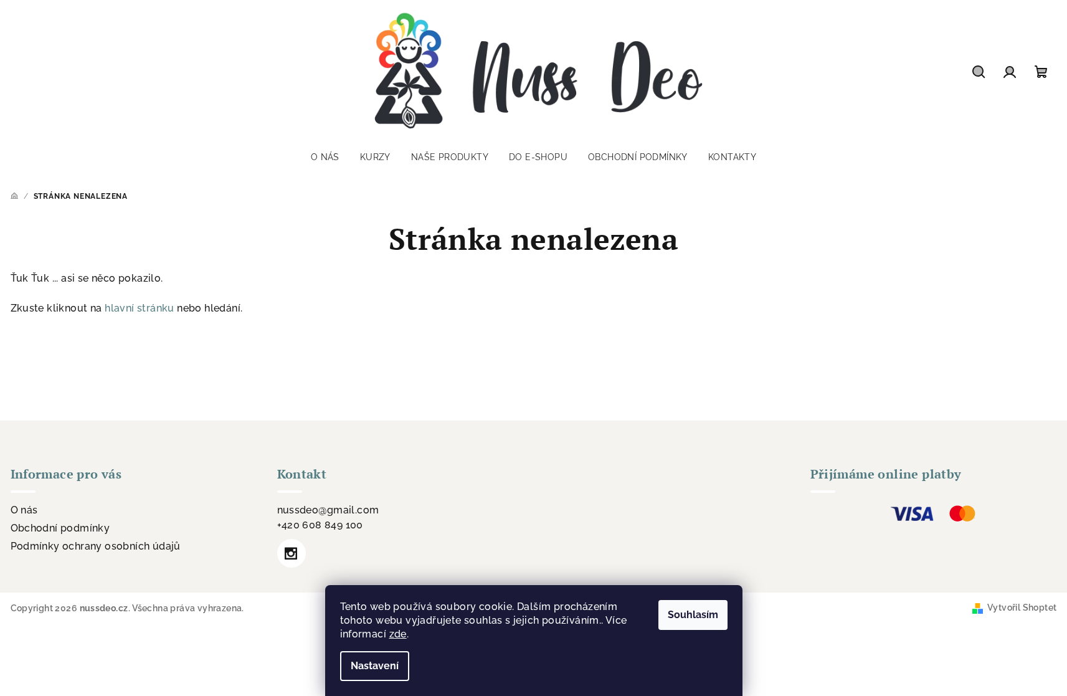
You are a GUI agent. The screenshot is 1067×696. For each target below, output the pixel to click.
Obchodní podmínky (60, 528)
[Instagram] (291, 553)
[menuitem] (325, 157)
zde (398, 634)
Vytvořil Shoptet (1021, 608)
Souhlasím (693, 615)
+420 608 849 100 (320, 525)
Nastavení (375, 666)
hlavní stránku (139, 308)
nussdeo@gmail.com (328, 510)
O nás (24, 510)
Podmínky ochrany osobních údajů (96, 546)
